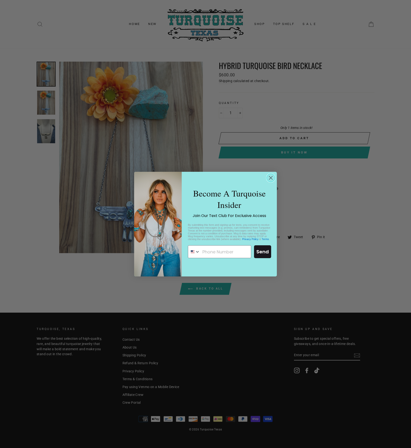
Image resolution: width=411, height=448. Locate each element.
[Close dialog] (271, 178)
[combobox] (194, 252)
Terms (265, 239)
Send (262, 251)
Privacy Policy (250, 239)
